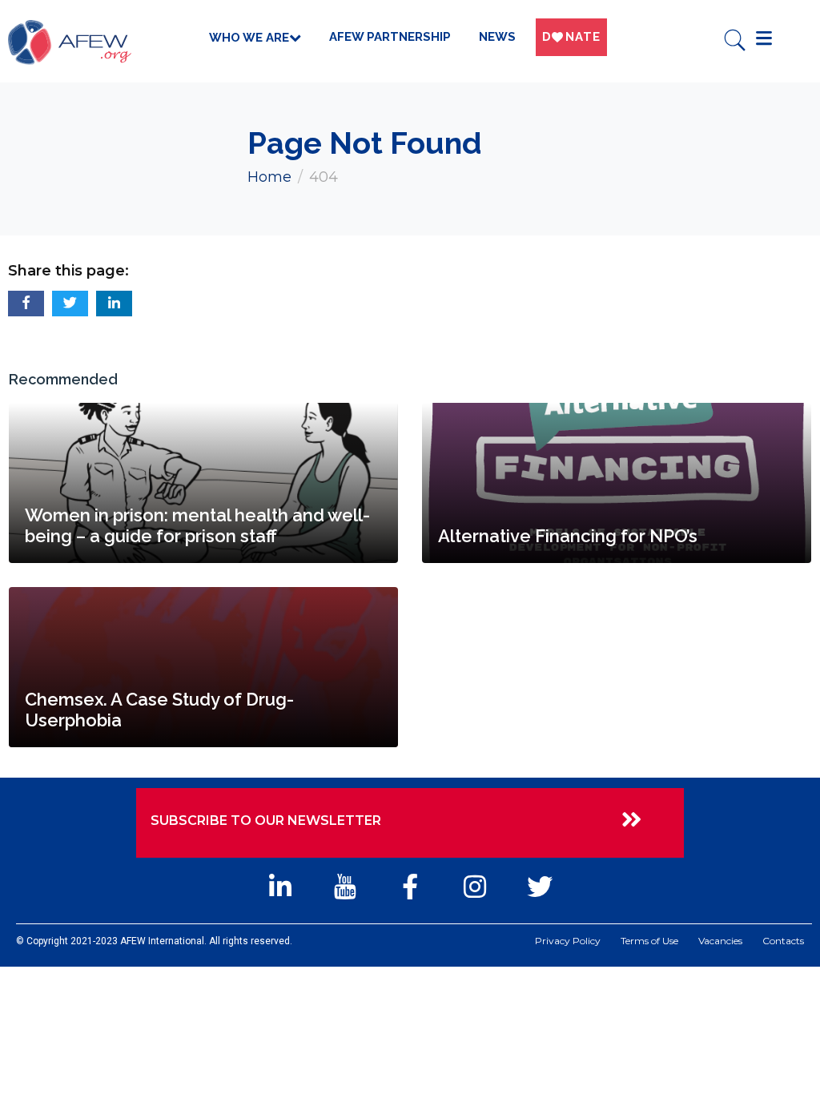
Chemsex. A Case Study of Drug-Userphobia (159, 709)
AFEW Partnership (390, 37)
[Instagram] (475, 886)
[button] (26, 303)
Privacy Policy (568, 941)
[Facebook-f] (409, 886)
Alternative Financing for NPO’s (567, 535)
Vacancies (720, 941)
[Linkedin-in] (279, 886)
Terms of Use (649, 941)
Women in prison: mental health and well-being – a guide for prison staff (197, 525)
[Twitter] (540, 886)
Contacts (783, 941)
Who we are (249, 37)
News (497, 37)
